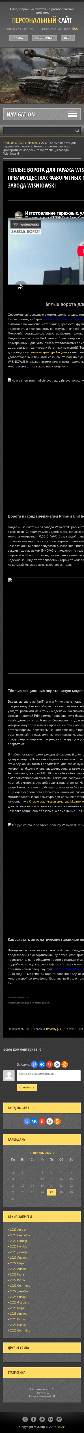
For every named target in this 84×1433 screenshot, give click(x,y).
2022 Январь (18, 1257)
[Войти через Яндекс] (49, 1064)
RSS (75, 28)
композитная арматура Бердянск (47, 352)
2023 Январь (18, 1297)
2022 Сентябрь (20, 1285)
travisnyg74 (53, 1029)
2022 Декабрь (19, 1291)
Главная (19, 38)
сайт (42, 20)
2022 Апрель (18, 1269)
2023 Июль (17, 1319)
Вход (67, 38)
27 (42, 143)
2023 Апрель (18, 1313)
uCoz (61, 1427)
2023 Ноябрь (18, 1325)
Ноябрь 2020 (42, 1153)
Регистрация (44, 38)
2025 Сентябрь (20, 1330)
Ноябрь (33, 143)
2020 (21, 143)
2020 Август (18, 1229)
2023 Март (17, 1308)
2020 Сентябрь (20, 1235)
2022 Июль (17, 1280)
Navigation (21, 114)
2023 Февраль (19, 1302)
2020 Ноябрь (18, 1246)
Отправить (26, 1087)
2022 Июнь (17, 1274)
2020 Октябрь (19, 1241)
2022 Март (17, 1263)
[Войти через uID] (34, 1064)
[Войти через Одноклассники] (64, 1064)
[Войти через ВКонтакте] (42, 1064)
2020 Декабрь (19, 1252)
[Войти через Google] (57, 1064)
